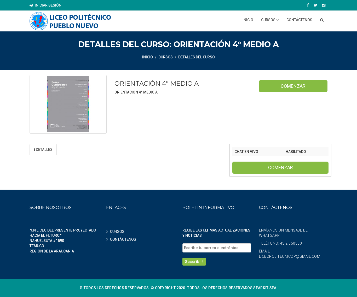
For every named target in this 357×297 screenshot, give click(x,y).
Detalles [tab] (44, 149)
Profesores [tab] (103, 149)
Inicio (248, 20)
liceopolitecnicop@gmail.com (289, 256)
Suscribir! (194, 262)
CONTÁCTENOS (299, 20)
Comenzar (293, 86)
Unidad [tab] (72, 149)
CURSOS (268, 20)
